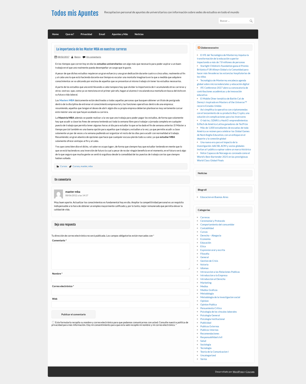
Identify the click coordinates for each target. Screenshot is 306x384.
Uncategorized (208, 355)
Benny (77, 56)
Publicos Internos (209, 329)
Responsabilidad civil (211, 337)
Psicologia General (210, 315)
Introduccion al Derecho (212, 279)
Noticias (139, 34)
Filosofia (204, 253)
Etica (203, 246)
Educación (205, 242)
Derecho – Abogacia (210, 235)
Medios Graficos (209, 290)
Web (54, 299)
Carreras (205, 217)
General (204, 257)
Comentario (59, 240)
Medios (204, 286)
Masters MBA (66, 100)
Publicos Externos (209, 326)
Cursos (63, 166)
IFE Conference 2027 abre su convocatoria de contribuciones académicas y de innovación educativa (222, 91)
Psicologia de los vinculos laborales (218, 311)
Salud (203, 340)
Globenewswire (209, 47)
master (84, 166)
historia (204, 264)
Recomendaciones (209, 333)
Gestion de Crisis (209, 260)
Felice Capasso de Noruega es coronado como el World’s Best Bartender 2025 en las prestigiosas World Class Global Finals (223, 157)
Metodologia (207, 293)
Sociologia (205, 344)
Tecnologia (205, 348)
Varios (203, 359)
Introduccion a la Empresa (213, 275)
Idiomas (204, 268)
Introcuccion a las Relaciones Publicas (220, 271)
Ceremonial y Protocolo (212, 220)
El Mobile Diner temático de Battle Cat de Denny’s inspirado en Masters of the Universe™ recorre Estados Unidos (222, 102)
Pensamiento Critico (211, 308)
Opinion (204, 300)
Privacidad (86, 34)
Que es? (70, 34)
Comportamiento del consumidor (217, 224)
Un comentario (93, 56)
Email (102, 34)
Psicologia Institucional (212, 319)
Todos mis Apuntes (74, 13)
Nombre (57, 273)
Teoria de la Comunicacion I (214, 351)
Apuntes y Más (120, 34)
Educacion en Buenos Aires (214, 197)
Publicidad (205, 322)
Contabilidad (207, 228)
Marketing (205, 282)
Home (55, 34)
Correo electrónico (63, 286)
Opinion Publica (208, 304)
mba (90, 166)
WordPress (238, 371)
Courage (250, 371)
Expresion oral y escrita (212, 250)
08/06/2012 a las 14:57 (76, 195)
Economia (205, 239)
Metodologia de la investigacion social (220, 297)
